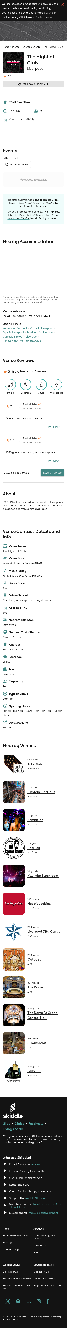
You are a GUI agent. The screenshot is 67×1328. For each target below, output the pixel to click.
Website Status (11, 1264)
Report (57, 426)
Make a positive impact (43, 1213)
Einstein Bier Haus (41, 792)
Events (15, 46)
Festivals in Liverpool (40, 332)
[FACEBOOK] (48, 1301)
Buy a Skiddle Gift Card (47, 1285)
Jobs (36, 1252)
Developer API (11, 1271)
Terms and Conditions (15, 1235)
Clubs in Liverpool (41, 328)
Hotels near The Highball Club (22, 340)
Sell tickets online (44, 1264)
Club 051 (34, 1071)
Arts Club (34, 764)
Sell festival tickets (45, 1278)
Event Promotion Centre (39, 203)
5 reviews (41, 371)
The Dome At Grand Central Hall (42, 1015)
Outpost (34, 959)
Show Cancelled (19, 164)
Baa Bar (33, 848)
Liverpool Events (31, 46)
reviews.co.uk (38, 1164)
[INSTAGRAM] (39, 1301)
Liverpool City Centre (44, 931)
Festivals (35, 1123)
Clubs (19, 1123)
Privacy (7, 1242)
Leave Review (52, 472)
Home (6, 46)
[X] (8, 1301)
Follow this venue (36, 84)
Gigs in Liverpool (13, 332)
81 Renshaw (36, 1043)
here (29, 17)
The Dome (35, 987)
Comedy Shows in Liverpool (20, 336)
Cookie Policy (11, 1249)
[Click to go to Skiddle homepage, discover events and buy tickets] (13, 1110)
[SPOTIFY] (18, 1301)
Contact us (40, 1245)
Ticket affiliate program (17, 1278)
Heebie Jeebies (39, 903)
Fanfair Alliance (35, 1198)
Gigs (6, 1123)
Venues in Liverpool (15, 328)
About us (39, 1228)
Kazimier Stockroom (43, 876)
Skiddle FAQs (41, 1271)
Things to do (13, 1129)
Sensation (35, 820)
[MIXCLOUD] (28, 1301)
